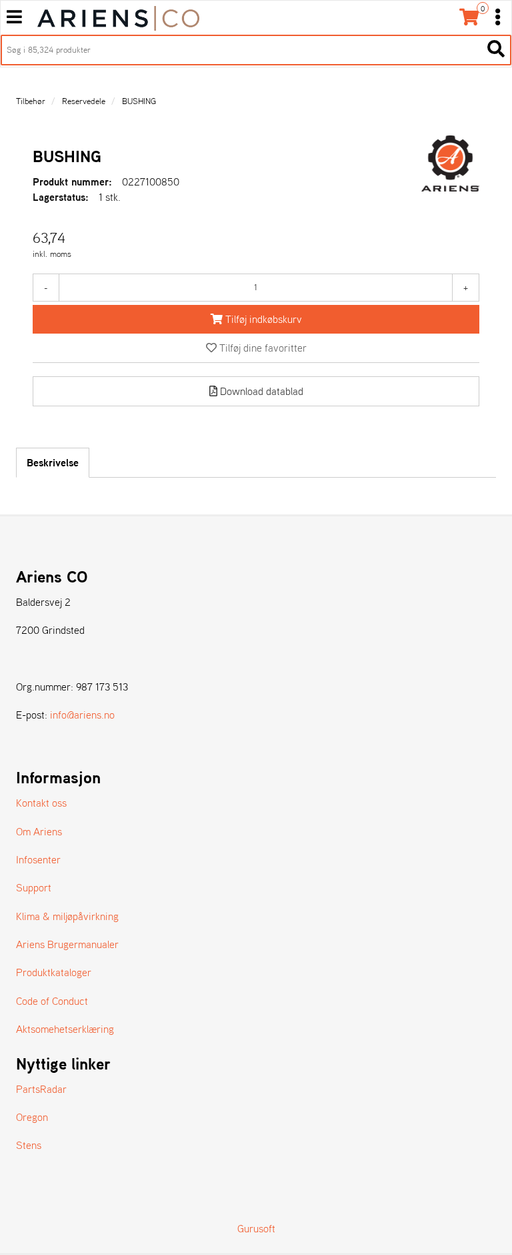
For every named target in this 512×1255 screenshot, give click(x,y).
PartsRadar (41, 1089)
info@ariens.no (82, 715)
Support (33, 887)
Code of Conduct (52, 1001)
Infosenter (38, 859)
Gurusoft (256, 1228)
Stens (28, 1145)
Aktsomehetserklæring (65, 1029)
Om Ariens (39, 831)
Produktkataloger (53, 972)
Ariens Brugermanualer (67, 944)
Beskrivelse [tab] (53, 462)
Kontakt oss (41, 803)
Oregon (32, 1117)
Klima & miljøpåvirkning (67, 916)
